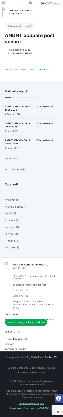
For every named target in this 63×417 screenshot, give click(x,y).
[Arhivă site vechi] (34, 363)
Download (43, 69)
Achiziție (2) (12, 200)
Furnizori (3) (12, 227)
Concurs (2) (12, 220)
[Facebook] (29, 363)
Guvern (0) (11, 234)
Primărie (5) (12, 240)
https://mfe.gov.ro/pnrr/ (31, 403)
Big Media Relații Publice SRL (42, 357)
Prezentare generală (16, 339)
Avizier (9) (11, 213)
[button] (50, 12)
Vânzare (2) (12, 247)
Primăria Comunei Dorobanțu (30, 265)
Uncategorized (21, 53)
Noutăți (28, 26)
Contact (9, 343)
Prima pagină (14, 26)
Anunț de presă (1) (16, 206)
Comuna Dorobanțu (21, 10)
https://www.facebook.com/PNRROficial (31, 408)
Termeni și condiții (15, 348)
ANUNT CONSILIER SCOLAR (19, 69)
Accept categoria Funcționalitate (26, 322)
